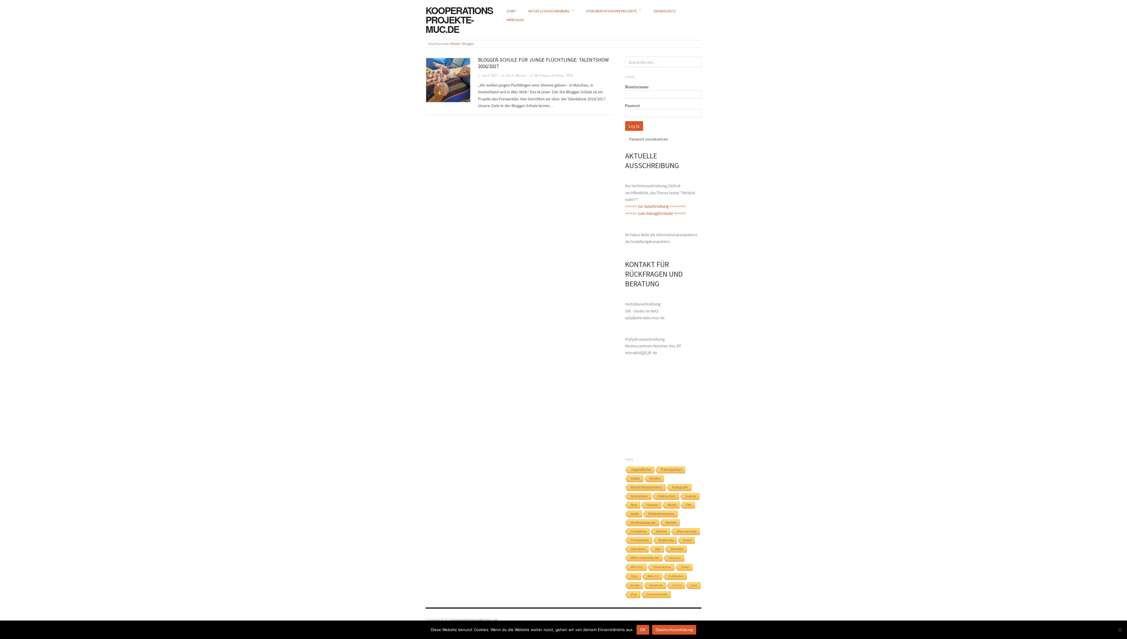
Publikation (676, 576)
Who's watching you (645, 557)
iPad (634, 594)
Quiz (694, 585)
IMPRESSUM (515, 20)
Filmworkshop (662, 567)
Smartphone (639, 496)
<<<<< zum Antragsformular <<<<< (655, 213)
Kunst (687, 540)
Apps (634, 576)
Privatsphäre (640, 540)
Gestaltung (638, 531)
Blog (634, 505)
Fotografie (680, 487)
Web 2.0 (653, 576)
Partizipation (671, 470)
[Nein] (1120, 630)
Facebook (656, 585)
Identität (670, 522)
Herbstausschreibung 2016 (553, 75)
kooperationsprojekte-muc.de (459, 20)
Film (689, 505)
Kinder (655, 478)
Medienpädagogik (643, 522)
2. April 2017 (488, 75)
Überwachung (686, 531)
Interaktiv (677, 549)
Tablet (685, 567)
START (511, 11)
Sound (676, 585)
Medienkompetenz (661, 513)
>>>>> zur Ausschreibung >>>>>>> (655, 206)
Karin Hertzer (516, 75)
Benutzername (637, 86)
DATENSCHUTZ (665, 11)
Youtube (652, 505)
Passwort (632, 105)
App (658, 549)
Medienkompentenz (646, 487)
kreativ (635, 585)
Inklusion (675, 557)
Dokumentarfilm (657, 594)
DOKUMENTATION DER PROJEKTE (611, 11)
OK (643, 630)
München (637, 567)
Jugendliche (641, 469)
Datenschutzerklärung (674, 630)
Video (635, 478)
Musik (672, 505)
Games (691, 496)
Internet (661, 531)
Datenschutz (667, 496)
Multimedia (666, 540)
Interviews (638, 549)
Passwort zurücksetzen (648, 139)
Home (455, 44)
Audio (635, 513)
